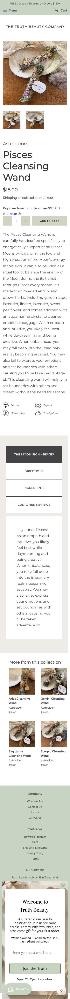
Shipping (10, 198)
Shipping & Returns (35, 847)
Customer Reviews (34, 504)
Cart (63, 10)
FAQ (35, 842)
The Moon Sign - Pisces (34, 454)
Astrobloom (15, 143)
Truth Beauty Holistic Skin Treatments (35, 877)
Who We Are (35, 801)
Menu (12, 10)
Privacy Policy (35, 853)
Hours (35, 812)
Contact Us (35, 807)
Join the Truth (35, 968)
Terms (35, 858)
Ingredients (34, 488)
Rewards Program (35, 837)
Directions (34, 471)
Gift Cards (35, 817)
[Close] (63, 885)
